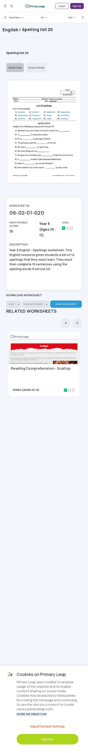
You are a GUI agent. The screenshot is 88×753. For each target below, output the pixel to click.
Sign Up (77, 6)
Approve (47, 739)
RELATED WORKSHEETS (31, 311)
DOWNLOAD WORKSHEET (66, 304)
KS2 (70, 17)
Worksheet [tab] (15, 67)
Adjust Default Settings (47, 726)
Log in (62, 6)
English (10, 30)
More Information (32, 714)
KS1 (42, 17)
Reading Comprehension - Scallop (40, 368)
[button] (4, 17)
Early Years (15, 17)
